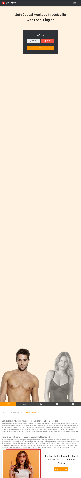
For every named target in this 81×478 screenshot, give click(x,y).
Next (40, 48)
